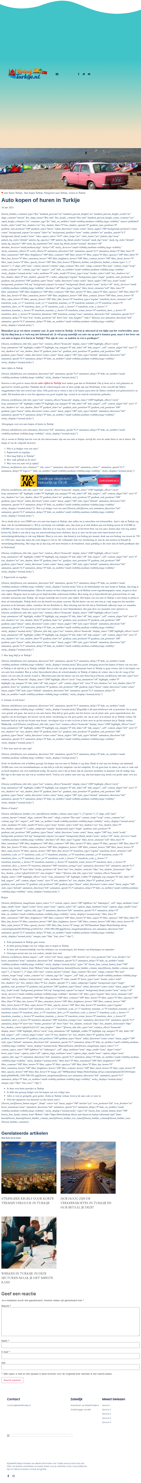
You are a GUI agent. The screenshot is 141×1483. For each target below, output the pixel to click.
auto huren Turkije (13, 192)
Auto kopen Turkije (33, 192)
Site (3, 1363)
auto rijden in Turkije (49, 383)
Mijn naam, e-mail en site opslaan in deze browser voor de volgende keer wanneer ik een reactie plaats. (58, 1374)
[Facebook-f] (8, 1476)
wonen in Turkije (77, 192)
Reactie (6, 1306)
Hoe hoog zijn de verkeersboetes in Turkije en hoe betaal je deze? (86, 1203)
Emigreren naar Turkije (55, 192)
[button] (57, 74)
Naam (5, 1341)
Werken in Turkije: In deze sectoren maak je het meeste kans (27, 1278)
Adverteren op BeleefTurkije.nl (84, 1405)
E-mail (5, 1352)
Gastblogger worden (80, 1409)
